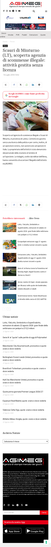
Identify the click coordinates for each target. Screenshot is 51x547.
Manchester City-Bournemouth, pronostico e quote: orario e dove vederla (25, 349)
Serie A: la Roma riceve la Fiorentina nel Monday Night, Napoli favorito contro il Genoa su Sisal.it (32, 274)
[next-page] (8, 311)
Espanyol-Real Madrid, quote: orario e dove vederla (24, 403)
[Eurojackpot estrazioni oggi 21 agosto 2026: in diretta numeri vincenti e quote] (9, 246)
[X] (16, 11)
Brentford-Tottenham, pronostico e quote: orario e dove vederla (24, 372)
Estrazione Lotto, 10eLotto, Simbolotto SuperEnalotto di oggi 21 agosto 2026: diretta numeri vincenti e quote (32, 260)
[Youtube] (19, 11)
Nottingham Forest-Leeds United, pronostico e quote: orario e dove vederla (25, 360)
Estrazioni (34, 37)
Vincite (10, 37)
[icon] (14, 535)
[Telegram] (13, 11)
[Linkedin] (10, 11)
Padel (24, 37)
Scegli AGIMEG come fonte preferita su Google (26, 97)
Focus (12, 43)
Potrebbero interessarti (14, 220)
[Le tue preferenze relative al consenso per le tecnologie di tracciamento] (46, 542)
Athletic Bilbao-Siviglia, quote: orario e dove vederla (24, 421)
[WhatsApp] (26, 87)
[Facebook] (4, 11)
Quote (43, 37)
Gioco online (3, 37)
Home (5, 43)
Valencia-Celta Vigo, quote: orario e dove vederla (23, 412)
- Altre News (33, 220)
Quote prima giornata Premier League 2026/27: (23, 394)
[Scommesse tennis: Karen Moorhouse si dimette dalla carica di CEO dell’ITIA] (9, 301)
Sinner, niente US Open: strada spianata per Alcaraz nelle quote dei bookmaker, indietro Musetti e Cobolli (32, 287)
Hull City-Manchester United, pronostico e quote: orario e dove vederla (23, 383)
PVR (17, 37)
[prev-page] (4, 311)
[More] (39, 87)
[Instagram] (7, 11)
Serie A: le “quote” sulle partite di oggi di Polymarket (25, 340)
